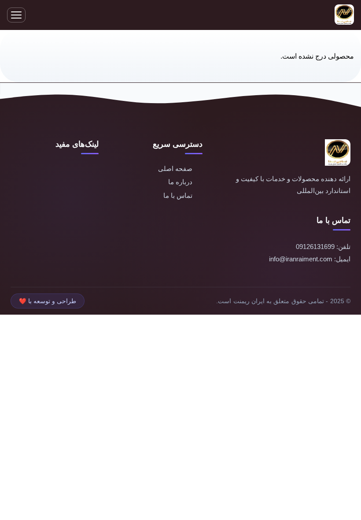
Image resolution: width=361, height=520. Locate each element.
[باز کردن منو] (16, 14)
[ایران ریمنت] (344, 15)
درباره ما (180, 182)
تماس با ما (177, 195)
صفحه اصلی (175, 168)
